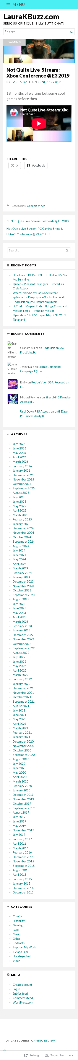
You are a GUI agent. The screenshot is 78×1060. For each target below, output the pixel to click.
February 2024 (22, 573)
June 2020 (19, 768)
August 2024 (21, 546)
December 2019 (23, 794)
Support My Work (24, 947)
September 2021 (24, 701)
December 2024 (23, 528)
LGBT (16, 929)
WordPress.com (23, 1002)
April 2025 (19, 510)
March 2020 (20, 781)
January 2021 (21, 737)
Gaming (14, 42)
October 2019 (22, 803)
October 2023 (22, 590)
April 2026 (19, 457)
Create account (22, 984)
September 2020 (24, 754)
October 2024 (22, 537)
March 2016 (20, 848)
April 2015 (19, 874)
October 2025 (22, 483)
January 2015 (21, 883)
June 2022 (19, 661)
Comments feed (23, 998)
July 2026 (19, 444)
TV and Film (20, 952)
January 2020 (21, 790)
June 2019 (19, 821)
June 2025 (19, 501)
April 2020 (19, 777)
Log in (16, 989)
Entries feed (20, 993)
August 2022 (21, 652)
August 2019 (21, 812)
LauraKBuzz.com (31, 16)
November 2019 (23, 799)
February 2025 (22, 519)
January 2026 (21, 470)
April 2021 (19, 723)
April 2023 (19, 617)
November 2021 (23, 692)
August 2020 (21, 759)
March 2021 (20, 728)
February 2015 (22, 879)
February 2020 (22, 786)
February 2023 (22, 626)
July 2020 (19, 763)
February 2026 (22, 466)
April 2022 (19, 670)
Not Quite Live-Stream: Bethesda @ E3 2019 (40, 221)
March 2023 (20, 621)
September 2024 (24, 541)
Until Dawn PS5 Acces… (35, 411)
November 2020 (23, 746)
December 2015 (23, 857)
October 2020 (22, 750)
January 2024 (21, 577)
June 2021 (19, 715)
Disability (19, 921)
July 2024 (19, 550)
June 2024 (19, 555)
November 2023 (23, 586)
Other (16, 938)
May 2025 (19, 506)
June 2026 (19, 448)
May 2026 (19, 452)
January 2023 (21, 630)
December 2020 (23, 741)
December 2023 (23, 581)
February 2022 (22, 679)
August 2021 (21, 706)
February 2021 (22, 732)
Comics (17, 916)
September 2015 (24, 865)
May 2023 (19, 612)
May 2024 (19, 559)
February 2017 (22, 839)
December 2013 (23, 892)
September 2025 (24, 488)
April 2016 (19, 843)
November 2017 (23, 830)
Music (16, 934)
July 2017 (19, 834)
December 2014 (23, 888)
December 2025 (23, 475)
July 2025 (19, 497)
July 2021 (19, 710)
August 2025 (21, 492)
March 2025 (20, 515)
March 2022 (20, 675)
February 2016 (22, 852)
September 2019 (24, 808)
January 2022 (21, 683)
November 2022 (23, 639)
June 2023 (19, 608)
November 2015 (23, 861)
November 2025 (23, 479)
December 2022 (23, 635)
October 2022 (22, 644)
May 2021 (19, 719)
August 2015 (21, 870)
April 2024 (19, 564)
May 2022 (19, 666)
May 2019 (19, 825)
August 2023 (21, 599)
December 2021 (23, 688)
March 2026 (20, 461)
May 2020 (19, 772)
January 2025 (21, 524)
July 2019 (19, 817)
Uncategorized (22, 956)
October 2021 (22, 697)
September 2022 (24, 648)
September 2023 (24, 595)
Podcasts (18, 943)
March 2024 (20, 568)
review (49, 1040)
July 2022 (19, 657)
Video (42, 206)
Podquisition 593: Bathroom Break (35, 302)
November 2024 (23, 532)
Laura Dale (21, 82)
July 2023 (19, 604)
